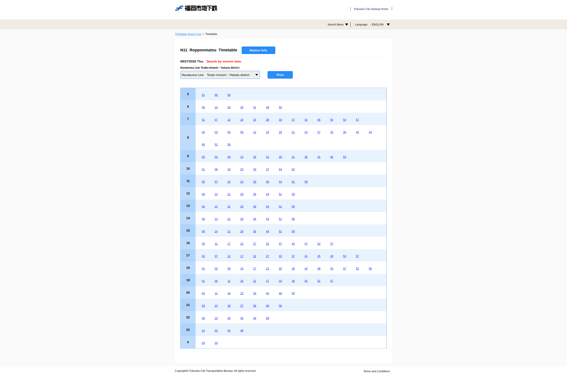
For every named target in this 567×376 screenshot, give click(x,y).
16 (216, 107)
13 (229, 119)
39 (293, 281)
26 (229, 107)
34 (241, 107)
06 (203, 107)
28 (267, 119)
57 (357, 119)
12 (254, 132)
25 (280, 268)
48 (267, 107)
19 (241, 119)
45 (318, 256)
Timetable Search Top (188, 34)
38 (318, 268)
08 (216, 169)
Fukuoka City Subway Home (371, 9)
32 (331, 132)
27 (318, 132)
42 (306, 119)
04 (216, 157)
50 (331, 119)
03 (216, 132)
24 (254, 119)
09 (241, 132)
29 (254, 181)
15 (267, 132)
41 (254, 107)
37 (293, 119)
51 (293, 181)
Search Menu (336, 24)
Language (369, 24)
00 (203, 132)
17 (229, 243)
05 (203, 243)
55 (280, 107)
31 (203, 95)
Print (280, 75)
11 (216, 243)
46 (216, 95)
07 (216, 119)
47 (306, 243)
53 (344, 119)
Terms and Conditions (376, 371)
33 (280, 119)
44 (370, 132)
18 (280, 132)
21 (293, 132)
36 (344, 132)
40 (357, 132)
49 (203, 144)
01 (203, 119)
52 (216, 144)
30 (254, 169)
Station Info (258, 50)
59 (306, 181)
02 (203, 256)
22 (267, 157)
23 (241, 169)
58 (293, 219)
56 (229, 95)
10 (216, 305)
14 (216, 194)
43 (331, 268)
